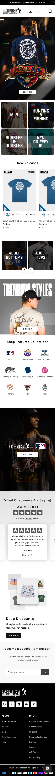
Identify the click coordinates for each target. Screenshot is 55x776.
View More (27, 550)
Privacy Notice (35, 727)
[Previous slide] (24, 270)
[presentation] (34, 215)
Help (4, 742)
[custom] (4, 704)
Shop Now (14, 635)
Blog (4, 732)
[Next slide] (31, 270)
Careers (32, 747)
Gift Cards (33, 752)
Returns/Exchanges (38, 737)
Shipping (33, 732)
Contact (32, 742)
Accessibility (34, 758)
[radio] (8, 214)
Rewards (6, 727)
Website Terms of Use (39, 722)
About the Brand (9, 722)
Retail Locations (9, 737)
